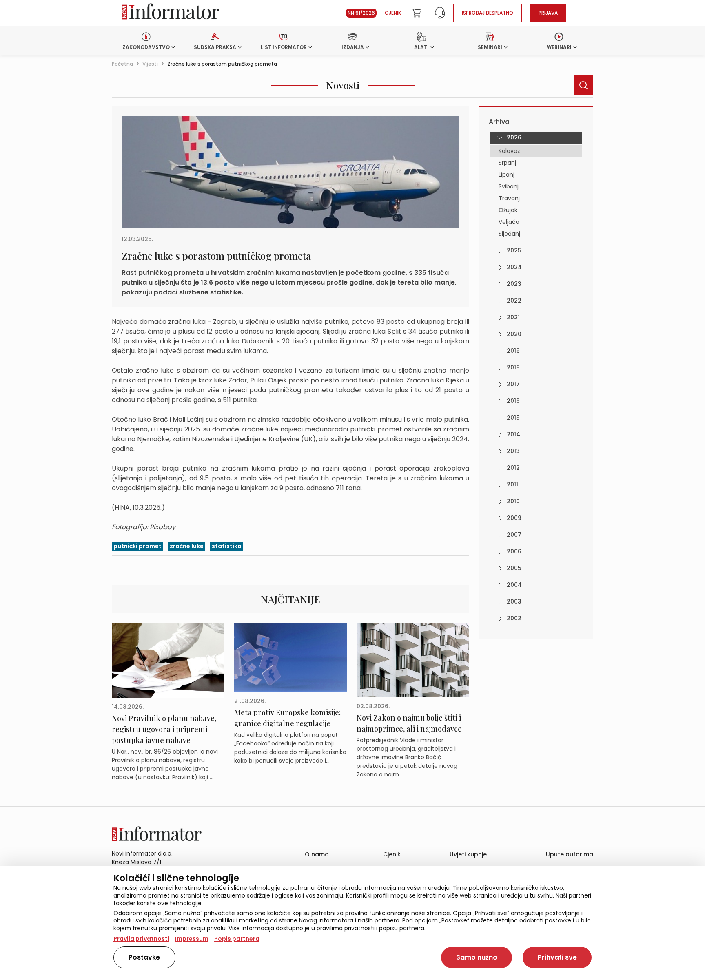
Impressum (191, 939)
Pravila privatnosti (141, 939)
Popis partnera (236, 939)
